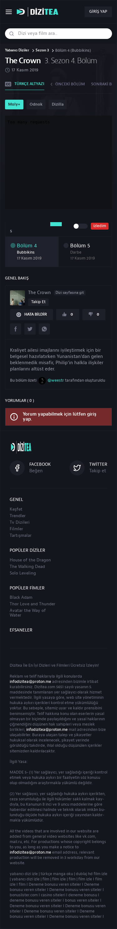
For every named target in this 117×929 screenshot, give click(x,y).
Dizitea (16, 665)
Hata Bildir (35, 314)
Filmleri (63, 665)
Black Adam (21, 597)
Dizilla (58, 104)
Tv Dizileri (20, 522)
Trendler (18, 516)
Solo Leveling (23, 573)
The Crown (56, 292)
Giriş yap (98, 11)
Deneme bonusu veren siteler (55, 884)
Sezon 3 (42, 51)
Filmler (16, 529)
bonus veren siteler (82, 900)
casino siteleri (53, 895)
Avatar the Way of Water (28, 613)
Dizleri (44, 665)
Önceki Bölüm (70, 84)
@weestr (55, 380)
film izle (59, 879)
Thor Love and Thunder (32, 604)
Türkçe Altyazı (29, 83)
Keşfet (16, 509)
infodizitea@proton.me (30, 681)
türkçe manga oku (57, 873)
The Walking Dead (27, 566)
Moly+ (14, 104)
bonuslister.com (24, 895)
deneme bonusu (82, 895)
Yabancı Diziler (17, 51)
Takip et (38, 301)
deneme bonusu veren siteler (36, 900)
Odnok (36, 104)
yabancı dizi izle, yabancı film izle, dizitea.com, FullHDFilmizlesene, (39, 12)
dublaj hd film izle (91, 873)
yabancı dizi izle (24, 873)
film (45, 879)
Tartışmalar (21, 535)
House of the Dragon (30, 560)
